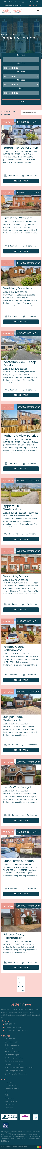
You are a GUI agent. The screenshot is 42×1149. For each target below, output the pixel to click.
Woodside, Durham (16, 576)
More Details (21, 181)
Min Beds (21, 80)
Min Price (21, 63)
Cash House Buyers (11, 1042)
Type (21, 88)
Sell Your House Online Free (14, 1058)
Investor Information (12, 1101)
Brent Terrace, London (18, 861)
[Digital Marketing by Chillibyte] (39, 1147)
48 (23, 986)
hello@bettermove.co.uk (13, 5)
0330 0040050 (34, 2)
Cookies (20, 1146)
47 (19, 986)
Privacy (15, 1146)
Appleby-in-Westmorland (12, 507)
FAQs (7, 1095)
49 (19, 990)
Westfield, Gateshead (18, 288)
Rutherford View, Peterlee (20, 436)
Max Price (21, 71)
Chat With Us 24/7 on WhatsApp (14, 2)
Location (21, 55)
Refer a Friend (9, 1104)
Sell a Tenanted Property (13, 1064)
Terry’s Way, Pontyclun (18, 787)
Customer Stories (10, 1085)
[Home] (11, 11)
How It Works (9, 1082)
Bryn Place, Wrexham (17, 218)
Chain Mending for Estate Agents (16, 1074)
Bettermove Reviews (11, 1089)
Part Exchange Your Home (14, 1071)
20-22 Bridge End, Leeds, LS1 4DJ (16, 1030)
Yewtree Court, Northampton (13, 648)
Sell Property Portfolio (12, 1051)
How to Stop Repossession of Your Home (19, 1067)
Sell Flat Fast (9, 1048)
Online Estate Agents (12, 1045)
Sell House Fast (10, 1039)
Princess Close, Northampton (13, 936)
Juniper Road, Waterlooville (13, 718)
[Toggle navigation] (38, 11)
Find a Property (10, 1098)
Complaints (9, 1108)
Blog (6, 1092)
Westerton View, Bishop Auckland (19, 363)
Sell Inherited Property (12, 1055)
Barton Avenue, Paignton (20, 148)
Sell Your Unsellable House (14, 1061)
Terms (25, 1146)
